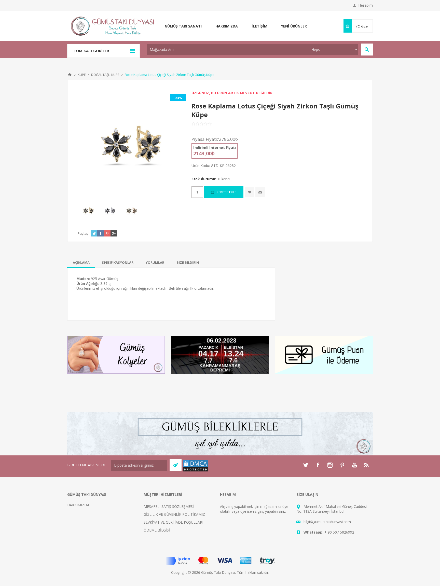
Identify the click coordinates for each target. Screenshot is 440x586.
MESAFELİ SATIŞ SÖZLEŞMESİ (169, 506)
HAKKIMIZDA (78, 505)
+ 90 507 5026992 (339, 532)
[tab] (81, 262)
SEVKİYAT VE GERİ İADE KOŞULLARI (173, 522)
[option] (88, 210)
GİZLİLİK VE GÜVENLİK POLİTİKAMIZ (174, 514)
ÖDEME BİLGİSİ (157, 530)
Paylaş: (83, 233)
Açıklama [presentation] (81, 262)
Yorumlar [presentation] (155, 262)
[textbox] (227, 49)
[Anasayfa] (69, 75)
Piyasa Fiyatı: (204, 139)
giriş (260, 511)
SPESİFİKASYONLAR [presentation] (117, 262)
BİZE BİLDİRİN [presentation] (187, 262)
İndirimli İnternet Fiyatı (214, 147)
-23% (178, 97)
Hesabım (365, 5)
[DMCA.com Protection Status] (195, 470)
